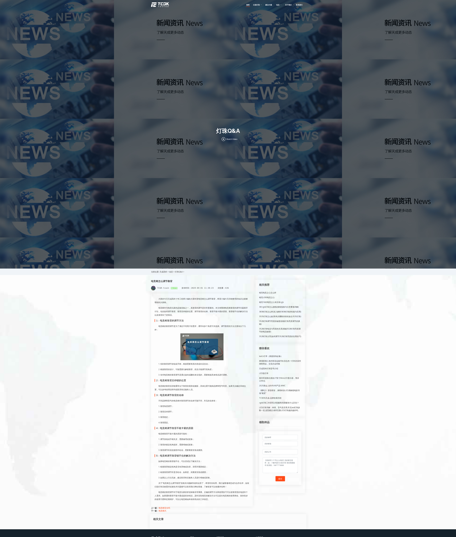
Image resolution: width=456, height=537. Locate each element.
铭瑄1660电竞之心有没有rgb (271, 302)
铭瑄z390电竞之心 (267, 297)
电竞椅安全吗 (164, 508)
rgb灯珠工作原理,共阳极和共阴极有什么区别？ (279, 402)
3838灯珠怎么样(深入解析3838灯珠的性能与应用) (280, 311)
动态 (171, 271)
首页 (248, 5)
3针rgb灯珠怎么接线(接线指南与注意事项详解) (279, 307)
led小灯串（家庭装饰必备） (271, 356)
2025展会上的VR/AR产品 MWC (272, 385)
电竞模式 (162, 510)
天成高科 (163, 271)
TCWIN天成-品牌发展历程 (270, 398)
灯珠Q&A (179, 271)
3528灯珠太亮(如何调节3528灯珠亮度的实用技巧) (280, 336)
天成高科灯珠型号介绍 (268, 368)
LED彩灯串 (263, 373)
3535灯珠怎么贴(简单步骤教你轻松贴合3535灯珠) (280, 316)
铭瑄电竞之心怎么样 (267, 292)
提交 (280, 478)
